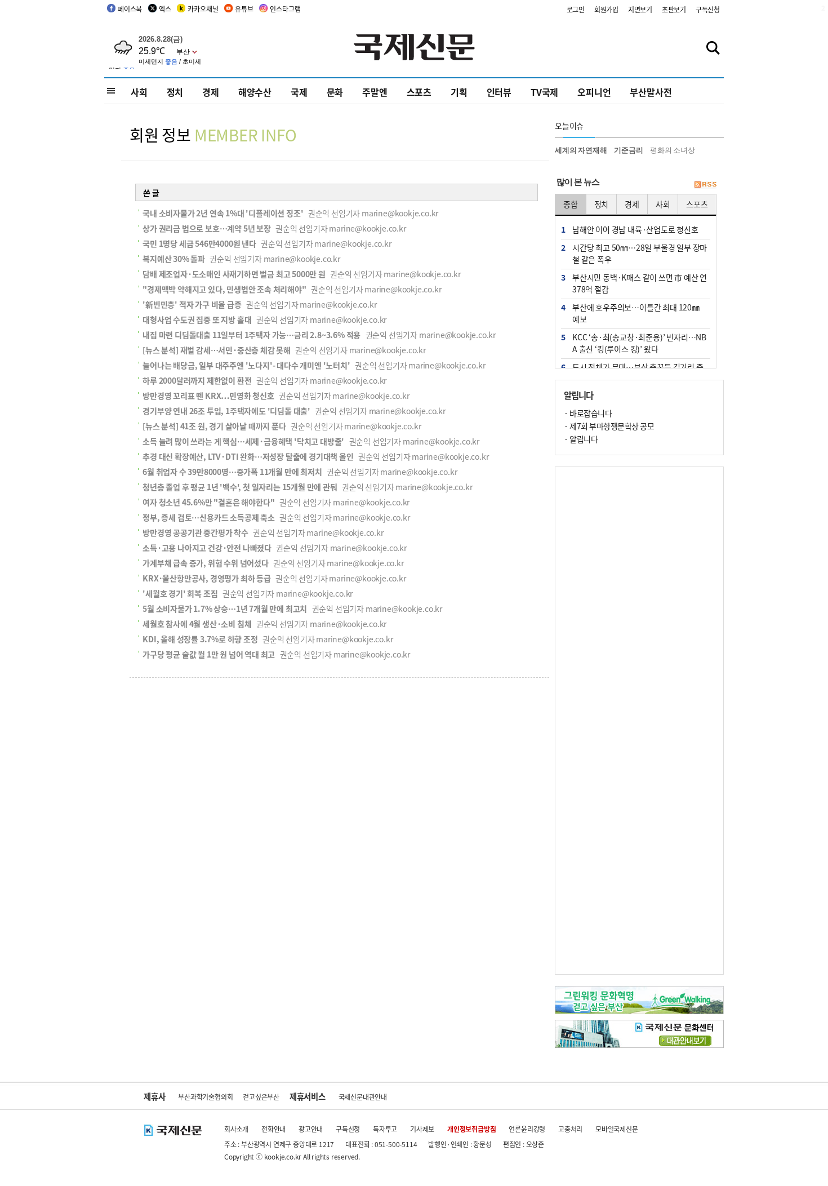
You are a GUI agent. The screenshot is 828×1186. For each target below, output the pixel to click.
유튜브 (244, 9)
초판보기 (674, 9)
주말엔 (374, 92)
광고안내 (311, 1129)
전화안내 (273, 1129)
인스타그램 (285, 9)
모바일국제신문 (616, 1129)
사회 (139, 92)
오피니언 (594, 92)
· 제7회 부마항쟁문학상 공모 (609, 426)
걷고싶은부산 (261, 1096)
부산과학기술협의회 (205, 1096)
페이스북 (130, 9)
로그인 (576, 9)
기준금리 (628, 150)
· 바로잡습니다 (588, 413)
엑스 (165, 9)
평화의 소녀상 (672, 150)
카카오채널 (203, 9)
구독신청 (708, 9)
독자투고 (385, 1129)
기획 (459, 92)
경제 (210, 92)
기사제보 (422, 1129)
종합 (570, 204)
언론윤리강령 (527, 1129)
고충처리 (570, 1129)
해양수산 (254, 92)
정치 (175, 92)
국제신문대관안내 (363, 1096)
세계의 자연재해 (581, 150)
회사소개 (236, 1129)
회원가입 (606, 9)
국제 (299, 92)
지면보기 (640, 9)
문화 (335, 92)
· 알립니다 (581, 439)
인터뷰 (499, 92)
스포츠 (419, 92)
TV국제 (544, 92)
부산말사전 (650, 92)
